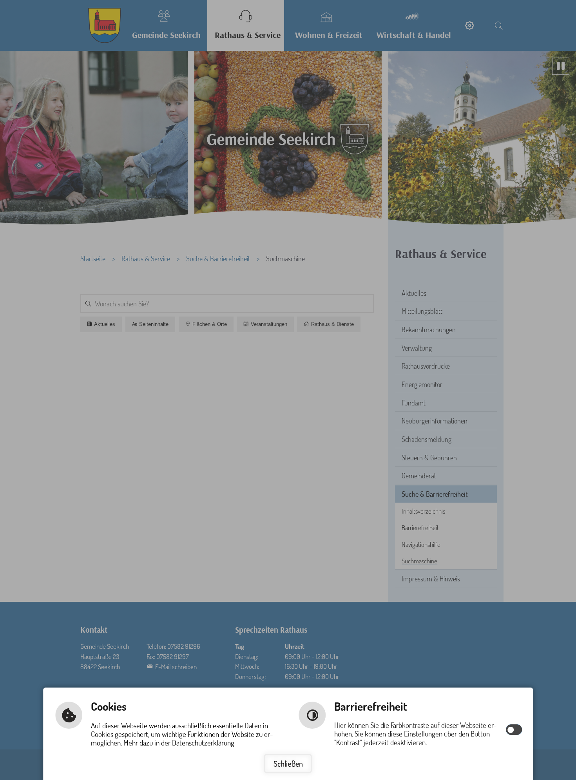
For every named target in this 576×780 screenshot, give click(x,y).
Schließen (288, 763)
